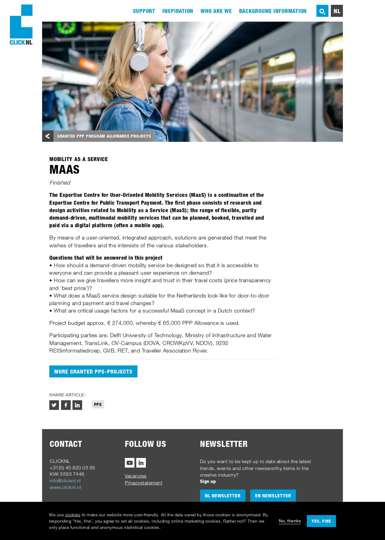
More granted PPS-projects (93, 371)
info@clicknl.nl (65, 480)
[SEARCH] (322, 11)
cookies (73, 514)
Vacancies (136, 475)
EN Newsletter (273, 496)
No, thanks (290, 520)
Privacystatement (143, 482)
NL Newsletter (223, 496)
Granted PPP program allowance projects (104, 136)
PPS (98, 404)
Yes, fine (321, 520)
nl (337, 10)
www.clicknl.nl (65, 487)
